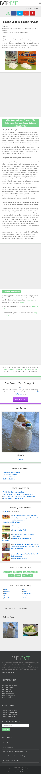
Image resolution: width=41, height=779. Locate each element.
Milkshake (6, 743)
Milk (15, 572)
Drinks (9, 369)
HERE (6, 511)
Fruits (13, 369)
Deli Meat (7, 591)
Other (35, 369)
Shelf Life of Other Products (10, 698)
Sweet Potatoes (9, 598)
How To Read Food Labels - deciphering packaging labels (19, 496)
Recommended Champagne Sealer (13, 498)
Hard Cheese (27, 594)
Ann (6, 608)
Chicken (11, 576)
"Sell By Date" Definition (10, 477)
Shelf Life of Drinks (7, 687)
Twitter (22, 772)
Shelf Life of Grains (7, 691)
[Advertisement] (20, 94)
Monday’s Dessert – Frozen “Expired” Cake (15, 751)
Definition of (9, 712)
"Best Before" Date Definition (11, 473)
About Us (4, 673)
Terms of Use (20, 770)
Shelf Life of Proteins (8, 694)
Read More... (20, 459)
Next (35, 8)
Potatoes (17, 576)
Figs (24, 589)
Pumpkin (25, 596)
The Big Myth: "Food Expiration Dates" (14, 492)
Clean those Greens (9, 747)
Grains (17, 369)
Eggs (4, 572)
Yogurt (10, 572)
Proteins (21, 369)
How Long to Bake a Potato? (11, 760)
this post (29, 300)
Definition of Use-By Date (9, 710)
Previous (29, 8)
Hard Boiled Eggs (28, 572)
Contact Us (10, 673)
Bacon (25, 591)
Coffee (24, 576)
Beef (36, 572)
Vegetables (28, 369)
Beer (5, 594)
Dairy (5, 369)
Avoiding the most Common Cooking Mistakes (16, 756)
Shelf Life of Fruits (7, 689)
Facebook (29, 772)
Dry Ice (25, 598)
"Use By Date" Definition (10, 475)
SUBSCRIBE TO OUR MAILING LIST (11, 722)
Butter (19, 572)
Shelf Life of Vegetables (8, 696)
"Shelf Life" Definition (9, 479)
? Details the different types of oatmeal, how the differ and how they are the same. (24, 518)
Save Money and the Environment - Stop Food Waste (18, 494)
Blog (22, 608)
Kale (5, 589)
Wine (5, 596)
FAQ (25, 608)
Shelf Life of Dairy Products (9, 685)
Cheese (30, 576)
